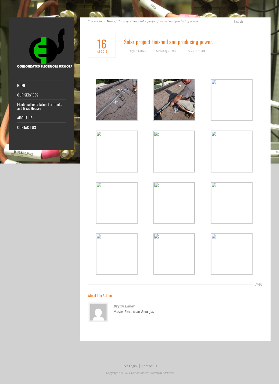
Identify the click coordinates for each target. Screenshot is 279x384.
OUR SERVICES (27, 95)
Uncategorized (127, 21)
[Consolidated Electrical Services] (44, 66)
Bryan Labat (137, 51)
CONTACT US (26, 127)
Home (111, 21)
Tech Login (129, 366)
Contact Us (149, 366)
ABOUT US (24, 118)
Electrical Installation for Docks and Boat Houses (39, 106)
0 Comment (196, 51)
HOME (21, 85)
